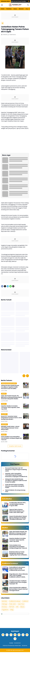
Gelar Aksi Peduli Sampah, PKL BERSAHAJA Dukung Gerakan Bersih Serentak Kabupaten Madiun (11, 397)
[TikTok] (23, 634)
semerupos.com (19, 650)
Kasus (15, 9)
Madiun (4, 393)
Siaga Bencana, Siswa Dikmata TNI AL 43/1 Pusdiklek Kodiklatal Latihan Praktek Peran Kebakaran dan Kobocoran (18, 575)
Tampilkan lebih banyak (15, 446)
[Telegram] (8, 286)
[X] (5, 286)
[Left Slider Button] (23, 375)
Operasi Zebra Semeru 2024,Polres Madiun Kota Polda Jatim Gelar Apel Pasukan (16, 511)
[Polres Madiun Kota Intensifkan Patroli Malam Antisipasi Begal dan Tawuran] (26, 436)
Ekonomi (21, 9)
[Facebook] (2, 286)
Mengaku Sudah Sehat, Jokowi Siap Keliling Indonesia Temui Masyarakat (10, 428)
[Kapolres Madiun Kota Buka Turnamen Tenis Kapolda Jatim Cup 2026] (26, 406)
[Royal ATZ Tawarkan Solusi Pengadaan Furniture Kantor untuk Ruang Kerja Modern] (26, 416)
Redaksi (11, 643)
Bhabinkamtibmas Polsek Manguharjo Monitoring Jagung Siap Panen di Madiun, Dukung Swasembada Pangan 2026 (18, 553)
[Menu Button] (2, 5)
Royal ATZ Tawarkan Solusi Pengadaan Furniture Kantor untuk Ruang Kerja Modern (11, 418)
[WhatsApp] (10, 286)
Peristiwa (8, 9)
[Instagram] (11, 634)
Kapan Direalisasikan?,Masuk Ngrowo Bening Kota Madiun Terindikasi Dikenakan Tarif (18, 518)
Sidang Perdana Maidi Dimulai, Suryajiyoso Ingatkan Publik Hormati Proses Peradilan (10, 387)
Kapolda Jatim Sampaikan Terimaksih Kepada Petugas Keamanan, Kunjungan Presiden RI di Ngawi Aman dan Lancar (16, 475)
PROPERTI (4, 414)
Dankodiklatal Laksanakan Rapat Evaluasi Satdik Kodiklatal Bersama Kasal (17, 569)
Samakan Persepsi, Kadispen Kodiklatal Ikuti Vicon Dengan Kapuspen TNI (18, 582)
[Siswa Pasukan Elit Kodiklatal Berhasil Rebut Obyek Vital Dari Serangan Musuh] (5, 590)
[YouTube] (15, 634)
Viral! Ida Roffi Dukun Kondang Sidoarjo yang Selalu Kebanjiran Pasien (14, 486)
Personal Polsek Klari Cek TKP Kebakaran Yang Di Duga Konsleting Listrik (16, 469)
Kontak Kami (17, 643)
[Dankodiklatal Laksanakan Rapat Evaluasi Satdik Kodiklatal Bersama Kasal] (5, 569)
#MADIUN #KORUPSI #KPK (9, 383)
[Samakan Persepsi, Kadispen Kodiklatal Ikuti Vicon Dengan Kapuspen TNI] (5, 583)
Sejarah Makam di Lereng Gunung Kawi (15, 490)
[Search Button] (28, 5)
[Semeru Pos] (15, 5)
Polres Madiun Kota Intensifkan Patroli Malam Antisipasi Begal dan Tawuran (11, 438)
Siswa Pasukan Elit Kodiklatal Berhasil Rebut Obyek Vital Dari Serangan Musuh (18, 589)
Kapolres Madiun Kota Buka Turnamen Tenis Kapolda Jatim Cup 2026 (10, 407)
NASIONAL (4, 424)
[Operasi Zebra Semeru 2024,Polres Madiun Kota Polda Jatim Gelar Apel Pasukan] (5, 512)
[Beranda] (2, 23)
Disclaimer (24, 645)
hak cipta (12, 650)
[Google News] (19, 634)
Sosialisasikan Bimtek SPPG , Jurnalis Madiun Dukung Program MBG (17, 504)
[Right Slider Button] (28, 8)
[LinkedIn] (27, 634)
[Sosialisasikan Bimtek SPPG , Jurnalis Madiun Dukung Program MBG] (5, 505)
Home (2, 9)
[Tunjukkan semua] (27, 499)
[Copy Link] (13, 286)
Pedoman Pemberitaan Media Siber (12, 645)
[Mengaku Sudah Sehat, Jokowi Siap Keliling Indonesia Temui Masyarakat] (26, 426)
